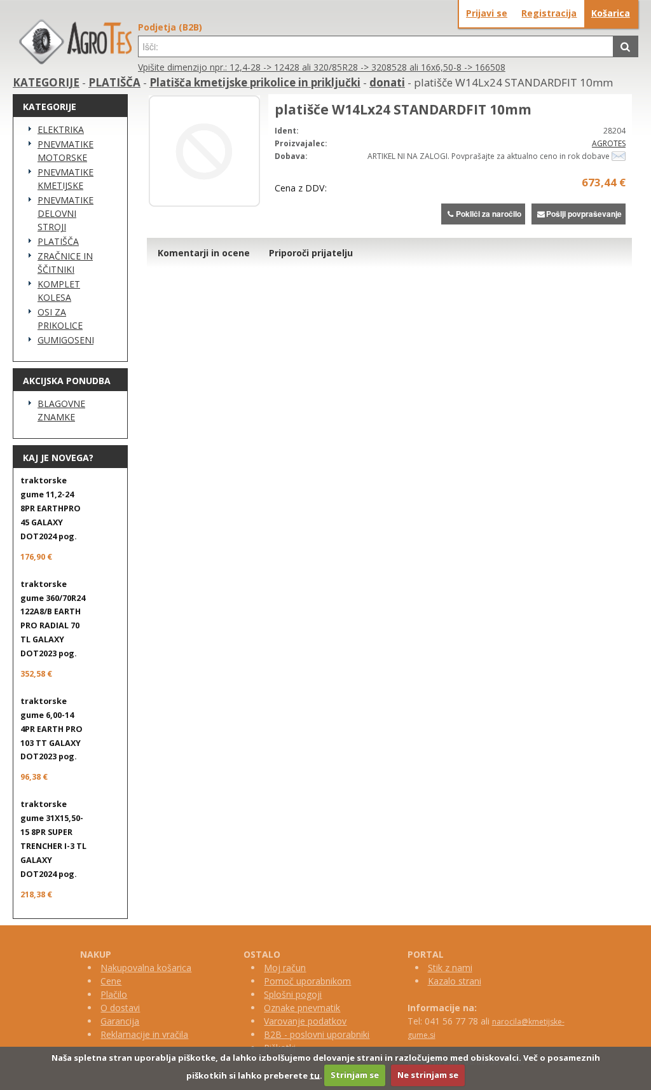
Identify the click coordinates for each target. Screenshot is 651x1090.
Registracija (549, 13)
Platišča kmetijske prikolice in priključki (254, 82)
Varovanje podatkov (305, 1021)
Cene (110, 981)
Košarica (610, 13)
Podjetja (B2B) (170, 27)
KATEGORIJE (46, 82)
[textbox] (375, 46)
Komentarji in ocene (204, 253)
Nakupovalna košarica (145, 968)
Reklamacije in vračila (144, 1034)
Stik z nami (450, 968)
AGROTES (609, 143)
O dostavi (120, 1008)
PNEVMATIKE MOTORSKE (65, 150)
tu (315, 1074)
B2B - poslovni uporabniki (316, 1034)
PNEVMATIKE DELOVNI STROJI (65, 213)
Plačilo (113, 994)
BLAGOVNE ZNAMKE (61, 410)
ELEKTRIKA (61, 129)
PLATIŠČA (114, 82)
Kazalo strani (454, 981)
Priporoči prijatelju (311, 253)
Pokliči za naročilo (488, 213)
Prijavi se (486, 13)
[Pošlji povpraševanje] (619, 156)
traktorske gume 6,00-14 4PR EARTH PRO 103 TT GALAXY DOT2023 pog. (51, 729)
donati (387, 82)
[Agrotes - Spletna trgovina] (75, 61)
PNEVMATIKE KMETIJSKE (65, 178)
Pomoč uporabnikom (307, 981)
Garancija (119, 1021)
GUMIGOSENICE (65, 340)
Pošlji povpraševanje (584, 213)
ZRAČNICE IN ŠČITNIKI (65, 262)
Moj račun (285, 968)
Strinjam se (355, 1074)
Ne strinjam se (427, 1074)
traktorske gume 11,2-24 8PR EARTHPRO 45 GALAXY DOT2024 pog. (50, 508)
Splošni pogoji (293, 994)
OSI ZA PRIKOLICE (60, 318)
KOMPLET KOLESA (59, 290)
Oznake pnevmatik (302, 1008)
